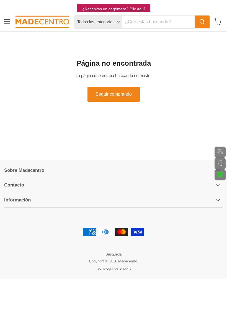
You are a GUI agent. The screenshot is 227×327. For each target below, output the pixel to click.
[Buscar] (202, 22)
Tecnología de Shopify (113, 268)
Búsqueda (113, 254)
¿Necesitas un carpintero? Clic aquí (113, 9)
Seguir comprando (114, 94)
